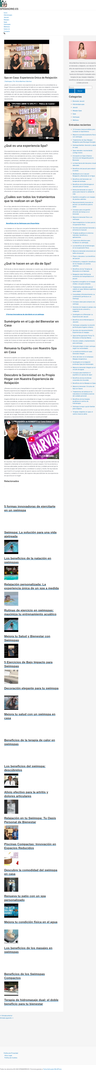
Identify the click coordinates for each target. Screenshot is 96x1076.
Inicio (5, 13)
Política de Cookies (10, 1058)
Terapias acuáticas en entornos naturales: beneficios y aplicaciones (83, 235)
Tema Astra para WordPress (52, 1069)
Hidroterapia (8, 15)
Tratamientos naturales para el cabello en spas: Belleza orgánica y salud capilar (84, 289)
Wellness (7, 27)
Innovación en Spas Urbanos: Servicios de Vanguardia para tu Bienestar (83, 158)
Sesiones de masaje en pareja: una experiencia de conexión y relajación (84, 309)
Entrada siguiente (6, 1018)
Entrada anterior (6, 1015)
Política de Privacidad (11, 1053)
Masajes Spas (77, 111)
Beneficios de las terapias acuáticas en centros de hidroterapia (81, 401)
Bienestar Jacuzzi (78, 101)
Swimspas (7, 24)
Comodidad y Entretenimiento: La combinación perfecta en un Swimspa (84, 296)
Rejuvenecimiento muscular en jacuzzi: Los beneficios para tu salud (83, 204)
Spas (5, 22)
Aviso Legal (8, 1055)
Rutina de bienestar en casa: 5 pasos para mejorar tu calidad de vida (83, 192)
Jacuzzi (6, 17)
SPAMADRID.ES (9, 8)
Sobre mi (7, 29)
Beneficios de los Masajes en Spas (84, 383)
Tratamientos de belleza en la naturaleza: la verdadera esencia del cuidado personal (83, 394)
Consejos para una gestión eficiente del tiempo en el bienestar (81, 212)
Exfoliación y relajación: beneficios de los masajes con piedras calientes (84, 264)
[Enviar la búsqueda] (72, 91)
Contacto (7, 31)
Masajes (6, 20)
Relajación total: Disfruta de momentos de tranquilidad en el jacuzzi (83, 276)
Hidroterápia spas (78, 104)
